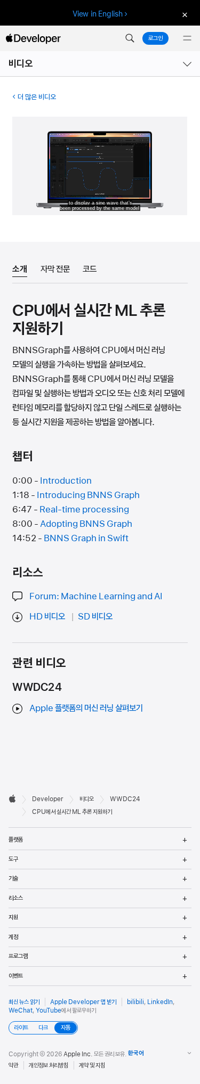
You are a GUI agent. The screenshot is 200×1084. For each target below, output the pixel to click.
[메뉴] (187, 38)
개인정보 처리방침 (48, 1065)
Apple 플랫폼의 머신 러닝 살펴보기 (86, 708)
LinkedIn (160, 1002)
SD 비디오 (95, 616)
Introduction (66, 480)
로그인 (155, 38)
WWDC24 (125, 799)
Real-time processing (84, 509)
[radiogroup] (43, 1027)
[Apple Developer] (33, 38)
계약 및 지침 (92, 1065)
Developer (47, 799)
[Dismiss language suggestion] (183, 14)
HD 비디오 (47, 616)
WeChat (21, 1010)
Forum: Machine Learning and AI (96, 596)
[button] (129, 38)
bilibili (135, 1002)
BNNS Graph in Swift (86, 538)
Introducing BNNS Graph (88, 495)
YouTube (48, 1010)
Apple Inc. (78, 1054)
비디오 (21, 64)
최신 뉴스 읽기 (24, 1002)
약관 (13, 1065)
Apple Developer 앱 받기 (83, 1002)
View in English (98, 14)
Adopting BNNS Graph (86, 523)
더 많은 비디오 (36, 97)
